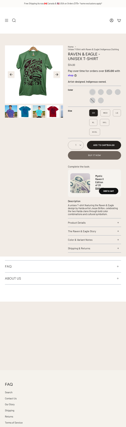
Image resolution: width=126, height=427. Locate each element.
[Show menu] (6, 20)
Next (56, 74)
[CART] (119, 20)
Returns (9, 416)
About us (13, 278)
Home (71, 46)
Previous (11, 74)
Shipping (9, 410)
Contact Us (11, 398)
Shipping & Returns (79, 248)
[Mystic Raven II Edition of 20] (76, 183)
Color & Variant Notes (80, 239)
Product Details (77, 222)
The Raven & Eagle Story (82, 231)
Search (8, 392)
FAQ (8, 266)
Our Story (10, 404)
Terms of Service (14, 422)
